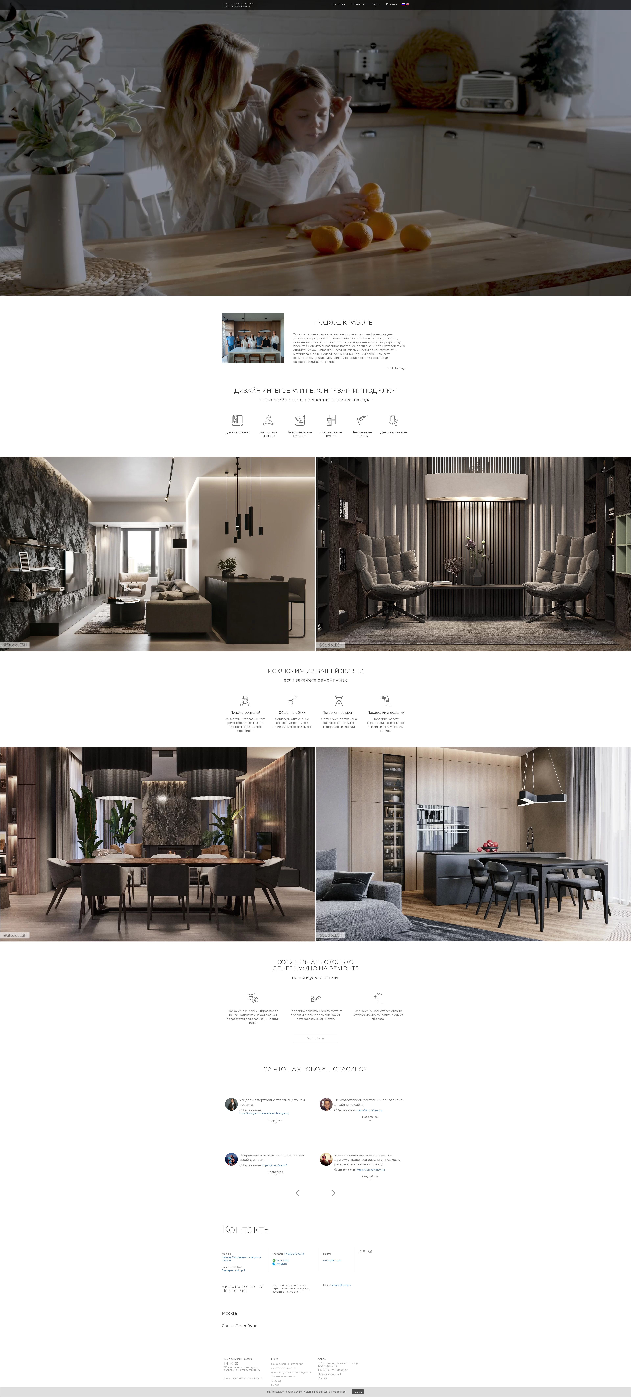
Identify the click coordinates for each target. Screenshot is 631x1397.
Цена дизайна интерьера (287, 1363)
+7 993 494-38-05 (294, 1253)
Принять (357, 1392)
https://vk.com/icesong (369, 1110)
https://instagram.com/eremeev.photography (264, 1113)
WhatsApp (282, 1260)
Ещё (375, 4)
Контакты (392, 4)
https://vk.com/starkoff (274, 1165)
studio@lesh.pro (332, 1260)
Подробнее (338, 1391)
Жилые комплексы (283, 1376)
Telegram (281, 1263)
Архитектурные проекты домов (291, 1372)
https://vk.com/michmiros (371, 1169)
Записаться (315, 1038)
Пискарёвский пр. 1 (233, 1270)
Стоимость (358, 4)
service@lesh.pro (341, 1285)
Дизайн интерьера (283, 1368)
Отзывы (276, 1380)
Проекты (337, 4)
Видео (275, 1384)
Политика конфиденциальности (243, 1378)
